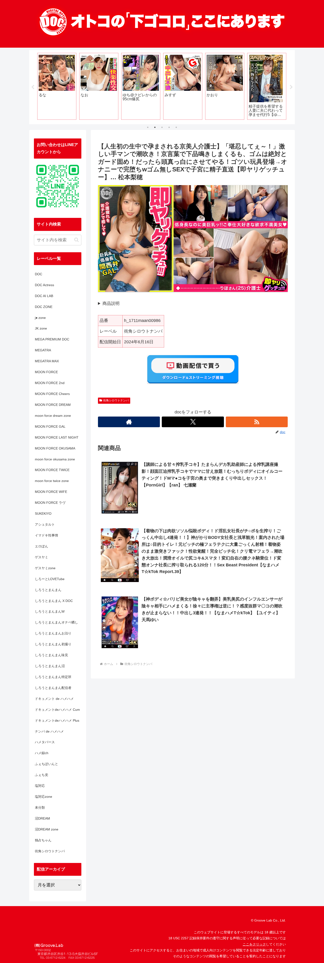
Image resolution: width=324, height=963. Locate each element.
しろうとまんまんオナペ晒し (56, 622)
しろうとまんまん (48, 590)
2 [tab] (155, 127)
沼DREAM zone (46, 829)
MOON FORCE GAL (50, 426)
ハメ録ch (41, 753)
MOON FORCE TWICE (52, 470)
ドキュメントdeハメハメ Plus (57, 720)
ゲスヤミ (41, 557)
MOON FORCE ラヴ (50, 502)
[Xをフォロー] (193, 422)
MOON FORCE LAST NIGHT (57, 437)
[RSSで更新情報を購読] (257, 422)
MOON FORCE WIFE (51, 492)
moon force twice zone (52, 481)
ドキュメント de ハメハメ (54, 699)
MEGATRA (43, 350)
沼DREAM (42, 818)
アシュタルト (45, 524)
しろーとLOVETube (50, 579)
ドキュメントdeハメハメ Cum (57, 709)
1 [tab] (147, 127)
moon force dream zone (53, 415)
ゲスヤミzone (45, 568)
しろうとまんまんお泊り (53, 633)
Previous (32, 87)
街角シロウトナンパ (116, 400)
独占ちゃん (43, 840)
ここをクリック (254, 944)
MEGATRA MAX (47, 361)
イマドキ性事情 (46, 535)
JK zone (41, 328)
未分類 (40, 807)
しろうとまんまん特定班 (53, 677)
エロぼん (41, 546)
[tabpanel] (57, 86)
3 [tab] (162, 127)
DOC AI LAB (44, 296)
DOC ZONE (43, 307)
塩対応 (40, 786)
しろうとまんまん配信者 (53, 688)
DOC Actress (44, 285)
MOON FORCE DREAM (53, 405)
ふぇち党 (41, 775)
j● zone (40, 318)
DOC (38, 274)
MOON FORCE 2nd (50, 383)
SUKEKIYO (43, 513)
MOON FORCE (46, 372)
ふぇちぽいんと (46, 764)
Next (291, 87)
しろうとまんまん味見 (51, 655)
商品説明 (111, 303)
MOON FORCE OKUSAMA (55, 448)
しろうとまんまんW (50, 611)
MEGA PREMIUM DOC (52, 339)
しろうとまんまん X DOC (54, 601)
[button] (76, 240)
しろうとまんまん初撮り (53, 644)
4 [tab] (169, 127)
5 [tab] (176, 127)
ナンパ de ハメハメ (49, 731)
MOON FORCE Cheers (52, 394)
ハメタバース (45, 742)
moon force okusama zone (55, 459)
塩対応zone (43, 796)
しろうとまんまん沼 (50, 666)
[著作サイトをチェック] (129, 422)
